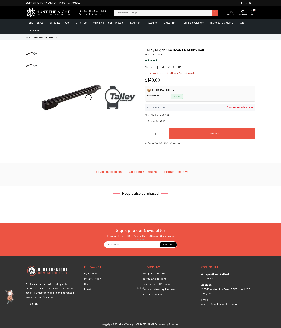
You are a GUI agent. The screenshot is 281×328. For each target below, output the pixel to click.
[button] (151, 60)
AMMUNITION (98, 23)
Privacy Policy (92, 278)
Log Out (89, 289)
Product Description (107, 171)
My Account (91, 273)
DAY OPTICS (135, 23)
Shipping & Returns (143, 171)
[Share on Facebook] (157, 67)
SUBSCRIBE (168, 244)
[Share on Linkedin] (174, 67)
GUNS (67, 23)
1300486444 (75, 3)
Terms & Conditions (154, 278)
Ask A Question (174, 143)
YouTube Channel (153, 294)
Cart (86, 283)
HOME (30, 23)
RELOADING (152, 23)
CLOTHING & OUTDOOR (192, 23)
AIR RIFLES (81, 23)
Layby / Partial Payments (157, 283)
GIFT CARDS (55, 23)
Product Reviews (176, 171)
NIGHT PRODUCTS (116, 23)
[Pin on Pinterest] (168, 67)
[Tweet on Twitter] (163, 67)
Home (28, 37)
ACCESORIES (170, 23)
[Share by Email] (180, 67)
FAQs (241, 23)
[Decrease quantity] (148, 133)
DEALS (40, 23)
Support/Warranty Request (159, 289)
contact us (33, 30)
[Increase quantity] (163, 133)
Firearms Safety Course (221, 23)
